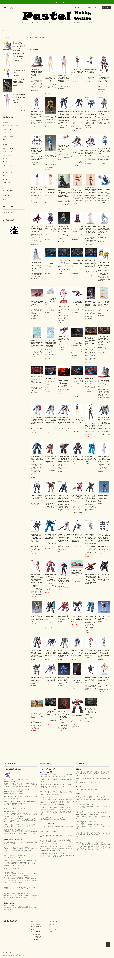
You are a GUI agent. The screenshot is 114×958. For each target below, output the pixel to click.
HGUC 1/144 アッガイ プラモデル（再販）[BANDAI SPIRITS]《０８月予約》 (77, 459)
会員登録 (88, 7)
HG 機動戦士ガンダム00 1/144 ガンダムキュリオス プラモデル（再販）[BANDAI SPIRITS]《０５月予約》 (37, 618)
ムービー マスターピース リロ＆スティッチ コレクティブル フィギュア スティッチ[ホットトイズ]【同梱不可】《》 (37, 714)
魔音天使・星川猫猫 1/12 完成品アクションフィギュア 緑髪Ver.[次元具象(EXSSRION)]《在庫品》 (90, 190)
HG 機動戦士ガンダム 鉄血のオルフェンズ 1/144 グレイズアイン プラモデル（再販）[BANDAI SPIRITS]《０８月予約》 (63, 114)
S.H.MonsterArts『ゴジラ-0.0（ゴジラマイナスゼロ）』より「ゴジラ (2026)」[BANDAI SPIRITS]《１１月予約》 (64, 193)
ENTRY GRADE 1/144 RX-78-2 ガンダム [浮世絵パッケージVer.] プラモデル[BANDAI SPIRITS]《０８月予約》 (37, 420)
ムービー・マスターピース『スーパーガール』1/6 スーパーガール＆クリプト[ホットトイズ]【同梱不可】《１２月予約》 (91, 380)
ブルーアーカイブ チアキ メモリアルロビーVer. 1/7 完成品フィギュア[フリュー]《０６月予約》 (77, 229)
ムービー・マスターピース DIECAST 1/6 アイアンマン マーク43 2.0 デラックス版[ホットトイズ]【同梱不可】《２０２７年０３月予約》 (104, 340)
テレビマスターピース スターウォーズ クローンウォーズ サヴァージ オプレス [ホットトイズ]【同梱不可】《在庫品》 (77, 343)
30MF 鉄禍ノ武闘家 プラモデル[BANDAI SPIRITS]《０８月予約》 (104, 113)
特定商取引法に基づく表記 (38, 931)
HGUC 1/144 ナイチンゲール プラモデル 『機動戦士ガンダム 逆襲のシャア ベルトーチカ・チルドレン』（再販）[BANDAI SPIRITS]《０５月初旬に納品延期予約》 (90, 579)
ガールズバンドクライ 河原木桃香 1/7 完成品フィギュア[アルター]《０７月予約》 (50, 156)
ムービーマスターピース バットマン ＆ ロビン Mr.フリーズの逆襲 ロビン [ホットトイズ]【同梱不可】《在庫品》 (63, 383)
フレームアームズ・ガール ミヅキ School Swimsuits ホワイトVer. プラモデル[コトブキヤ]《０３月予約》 (19, 56)
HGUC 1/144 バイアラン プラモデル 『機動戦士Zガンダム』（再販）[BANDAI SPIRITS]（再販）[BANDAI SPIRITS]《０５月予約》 (77, 618)
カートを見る (52, 929)
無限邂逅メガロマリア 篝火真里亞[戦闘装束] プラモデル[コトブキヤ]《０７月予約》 (91, 680)
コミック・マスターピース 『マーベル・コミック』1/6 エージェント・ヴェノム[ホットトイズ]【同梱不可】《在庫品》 (77, 380)
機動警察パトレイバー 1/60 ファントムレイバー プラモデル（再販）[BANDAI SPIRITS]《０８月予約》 (104, 498)
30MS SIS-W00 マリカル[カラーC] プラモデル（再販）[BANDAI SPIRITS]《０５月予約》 (91, 653)
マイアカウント (53, 921)
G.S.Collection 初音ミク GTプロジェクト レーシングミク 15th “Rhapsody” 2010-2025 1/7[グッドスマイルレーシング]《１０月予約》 (37, 266)
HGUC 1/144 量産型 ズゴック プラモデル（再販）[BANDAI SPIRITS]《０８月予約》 (37, 459)
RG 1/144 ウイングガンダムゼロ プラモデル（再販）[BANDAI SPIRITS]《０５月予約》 (50, 680)
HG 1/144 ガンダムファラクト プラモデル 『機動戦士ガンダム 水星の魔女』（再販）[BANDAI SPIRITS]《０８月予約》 (77, 114)
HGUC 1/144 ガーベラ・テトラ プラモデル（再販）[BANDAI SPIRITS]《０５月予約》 (63, 617)
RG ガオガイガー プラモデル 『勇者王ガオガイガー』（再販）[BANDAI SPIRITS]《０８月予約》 (63, 459)
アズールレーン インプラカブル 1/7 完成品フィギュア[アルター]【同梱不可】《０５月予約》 (90, 153)
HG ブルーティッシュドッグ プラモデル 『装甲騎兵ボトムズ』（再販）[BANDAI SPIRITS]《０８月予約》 (50, 459)
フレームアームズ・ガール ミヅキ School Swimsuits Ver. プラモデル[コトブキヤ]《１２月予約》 (77, 420)
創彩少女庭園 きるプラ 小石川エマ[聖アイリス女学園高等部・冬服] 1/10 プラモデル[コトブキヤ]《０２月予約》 (37, 114)
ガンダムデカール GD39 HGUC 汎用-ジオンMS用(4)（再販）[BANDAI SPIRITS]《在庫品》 (103, 303)
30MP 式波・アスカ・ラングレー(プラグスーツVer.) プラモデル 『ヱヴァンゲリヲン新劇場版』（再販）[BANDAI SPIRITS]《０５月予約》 (37, 578)
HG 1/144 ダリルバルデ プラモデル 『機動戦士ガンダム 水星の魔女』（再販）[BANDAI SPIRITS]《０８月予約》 (77, 498)
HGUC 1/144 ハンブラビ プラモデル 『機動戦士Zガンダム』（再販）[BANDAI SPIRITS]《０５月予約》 (64, 680)
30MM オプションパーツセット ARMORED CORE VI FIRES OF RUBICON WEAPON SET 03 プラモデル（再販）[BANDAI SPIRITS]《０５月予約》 (104, 538)
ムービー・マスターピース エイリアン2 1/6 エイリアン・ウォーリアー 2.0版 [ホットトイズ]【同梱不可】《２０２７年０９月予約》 (64, 262)
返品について (34, 929)
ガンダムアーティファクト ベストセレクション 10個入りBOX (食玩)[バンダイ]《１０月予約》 (104, 265)
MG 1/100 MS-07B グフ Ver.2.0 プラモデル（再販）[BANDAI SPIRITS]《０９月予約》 (90, 459)
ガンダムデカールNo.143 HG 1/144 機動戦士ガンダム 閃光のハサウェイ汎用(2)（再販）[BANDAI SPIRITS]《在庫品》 (50, 343)
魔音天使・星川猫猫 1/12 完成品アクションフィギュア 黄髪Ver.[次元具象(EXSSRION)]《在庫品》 (77, 190)
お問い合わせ (88, 22)
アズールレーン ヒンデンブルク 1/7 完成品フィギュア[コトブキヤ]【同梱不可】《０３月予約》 (37, 229)
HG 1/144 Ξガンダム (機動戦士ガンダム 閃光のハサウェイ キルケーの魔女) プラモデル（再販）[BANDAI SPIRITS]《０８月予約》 (104, 421)
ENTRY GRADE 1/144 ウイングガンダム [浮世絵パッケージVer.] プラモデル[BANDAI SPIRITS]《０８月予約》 (64, 420)
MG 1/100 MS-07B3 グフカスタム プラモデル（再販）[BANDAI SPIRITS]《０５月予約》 (90, 617)
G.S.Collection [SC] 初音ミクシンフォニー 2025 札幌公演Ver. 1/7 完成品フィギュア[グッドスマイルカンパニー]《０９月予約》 (104, 230)
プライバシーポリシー (37, 934)
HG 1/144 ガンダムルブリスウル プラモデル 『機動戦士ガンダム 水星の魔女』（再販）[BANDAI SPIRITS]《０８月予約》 (64, 498)
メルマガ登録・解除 (74, 22)
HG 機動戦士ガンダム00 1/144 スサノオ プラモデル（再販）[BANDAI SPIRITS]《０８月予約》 (36, 498)
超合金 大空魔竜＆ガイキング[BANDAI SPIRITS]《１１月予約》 (77, 303)
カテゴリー (34, 22)
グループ (46, 22)
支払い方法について (36, 924)
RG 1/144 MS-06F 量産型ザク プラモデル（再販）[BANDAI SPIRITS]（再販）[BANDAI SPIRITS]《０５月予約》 (63, 653)
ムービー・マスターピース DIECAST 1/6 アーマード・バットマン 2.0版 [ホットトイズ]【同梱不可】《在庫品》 (90, 711)
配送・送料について (36, 926)
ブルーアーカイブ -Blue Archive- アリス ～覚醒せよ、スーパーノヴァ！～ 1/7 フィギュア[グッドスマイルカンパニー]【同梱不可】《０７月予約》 (104, 191)
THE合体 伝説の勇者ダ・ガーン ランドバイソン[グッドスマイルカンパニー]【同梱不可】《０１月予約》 (77, 718)
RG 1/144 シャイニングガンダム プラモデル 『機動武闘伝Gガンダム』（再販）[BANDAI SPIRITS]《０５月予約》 (77, 653)
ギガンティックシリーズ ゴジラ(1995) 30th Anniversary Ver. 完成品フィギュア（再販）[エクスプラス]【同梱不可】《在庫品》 (63, 715)
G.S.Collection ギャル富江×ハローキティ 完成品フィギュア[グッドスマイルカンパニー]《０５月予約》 (104, 383)
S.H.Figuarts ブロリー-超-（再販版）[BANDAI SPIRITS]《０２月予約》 (19, 81)
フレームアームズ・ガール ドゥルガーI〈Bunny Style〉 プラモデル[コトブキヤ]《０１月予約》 (90, 426)
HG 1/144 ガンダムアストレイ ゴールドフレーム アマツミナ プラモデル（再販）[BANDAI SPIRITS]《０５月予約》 (104, 577)
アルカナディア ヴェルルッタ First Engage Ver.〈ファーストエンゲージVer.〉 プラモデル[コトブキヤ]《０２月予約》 (104, 78)
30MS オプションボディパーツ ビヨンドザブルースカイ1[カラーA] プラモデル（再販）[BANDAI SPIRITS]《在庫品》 (90, 537)
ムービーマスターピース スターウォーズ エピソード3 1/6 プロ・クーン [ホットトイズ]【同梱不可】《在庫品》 (77, 680)
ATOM (36, 939)
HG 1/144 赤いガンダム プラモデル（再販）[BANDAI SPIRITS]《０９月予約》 (50, 498)
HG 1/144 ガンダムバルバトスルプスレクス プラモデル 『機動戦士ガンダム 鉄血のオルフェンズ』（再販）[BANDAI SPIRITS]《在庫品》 (77, 538)
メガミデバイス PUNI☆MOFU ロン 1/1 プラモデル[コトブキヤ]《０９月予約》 (64, 339)
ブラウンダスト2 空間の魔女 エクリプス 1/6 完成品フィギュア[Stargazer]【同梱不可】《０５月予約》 (90, 304)
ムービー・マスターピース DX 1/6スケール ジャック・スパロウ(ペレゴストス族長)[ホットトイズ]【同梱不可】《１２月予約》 (90, 341)
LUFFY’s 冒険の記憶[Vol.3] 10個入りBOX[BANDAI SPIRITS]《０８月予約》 (76, 573)
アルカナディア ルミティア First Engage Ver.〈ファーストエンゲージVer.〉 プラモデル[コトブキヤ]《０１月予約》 (19, 97)
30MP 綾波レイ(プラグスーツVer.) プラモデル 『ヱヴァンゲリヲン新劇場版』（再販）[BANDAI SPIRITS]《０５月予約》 (104, 653)
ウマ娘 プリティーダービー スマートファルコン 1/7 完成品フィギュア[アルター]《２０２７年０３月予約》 (63, 309)
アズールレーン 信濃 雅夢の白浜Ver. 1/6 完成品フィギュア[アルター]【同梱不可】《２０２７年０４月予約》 (50, 301)
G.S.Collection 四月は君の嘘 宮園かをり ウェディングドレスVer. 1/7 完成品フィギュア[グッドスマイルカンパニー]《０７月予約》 (91, 230)
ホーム (23, 22)
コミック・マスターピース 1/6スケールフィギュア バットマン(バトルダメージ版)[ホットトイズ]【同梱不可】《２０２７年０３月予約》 (50, 380)
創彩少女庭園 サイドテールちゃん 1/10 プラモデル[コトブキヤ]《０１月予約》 (77, 72)
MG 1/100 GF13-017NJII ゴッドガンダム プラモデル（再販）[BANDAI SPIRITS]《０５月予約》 (104, 617)
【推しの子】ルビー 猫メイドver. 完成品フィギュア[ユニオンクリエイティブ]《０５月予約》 (63, 229)
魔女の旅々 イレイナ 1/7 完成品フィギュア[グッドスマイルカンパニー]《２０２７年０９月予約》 (50, 229)
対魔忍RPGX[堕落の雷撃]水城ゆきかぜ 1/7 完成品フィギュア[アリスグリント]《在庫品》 (37, 303)
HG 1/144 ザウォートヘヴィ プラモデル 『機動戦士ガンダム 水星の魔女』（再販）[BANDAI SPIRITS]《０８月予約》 (90, 498)
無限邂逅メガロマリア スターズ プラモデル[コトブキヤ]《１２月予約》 (90, 71)
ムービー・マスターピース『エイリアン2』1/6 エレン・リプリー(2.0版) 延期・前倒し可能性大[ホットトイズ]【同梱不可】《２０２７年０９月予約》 (90, 263)
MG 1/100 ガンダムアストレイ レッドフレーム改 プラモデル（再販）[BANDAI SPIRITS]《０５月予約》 (37, 680)
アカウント (79, 7)
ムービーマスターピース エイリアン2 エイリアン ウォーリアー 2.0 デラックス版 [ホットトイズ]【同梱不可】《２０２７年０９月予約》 (50, 262)
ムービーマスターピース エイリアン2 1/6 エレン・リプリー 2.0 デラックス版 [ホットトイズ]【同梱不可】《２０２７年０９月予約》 (77, 262)
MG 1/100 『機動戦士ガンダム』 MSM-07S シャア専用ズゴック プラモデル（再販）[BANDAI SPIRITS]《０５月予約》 (50, 577)
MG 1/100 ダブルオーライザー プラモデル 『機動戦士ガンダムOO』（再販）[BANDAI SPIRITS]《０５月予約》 (50, 653)
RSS (32, 939)
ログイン (97, 7)
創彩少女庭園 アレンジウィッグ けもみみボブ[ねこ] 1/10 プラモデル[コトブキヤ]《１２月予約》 (50, 190)
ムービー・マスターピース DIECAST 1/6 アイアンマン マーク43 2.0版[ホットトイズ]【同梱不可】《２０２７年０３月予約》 (37, 380)
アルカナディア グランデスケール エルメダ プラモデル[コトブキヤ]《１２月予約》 (19, 71)
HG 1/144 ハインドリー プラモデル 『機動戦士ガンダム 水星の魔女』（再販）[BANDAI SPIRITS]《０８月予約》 (90, 114)
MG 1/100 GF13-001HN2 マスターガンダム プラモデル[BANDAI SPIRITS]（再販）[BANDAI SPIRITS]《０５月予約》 (36, 653)
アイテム (107, 7)
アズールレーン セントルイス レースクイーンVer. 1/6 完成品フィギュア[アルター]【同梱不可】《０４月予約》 (63, 148)
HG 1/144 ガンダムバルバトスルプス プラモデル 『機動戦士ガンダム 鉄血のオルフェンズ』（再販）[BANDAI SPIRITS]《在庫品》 (64, 538)
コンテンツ (59, 22)
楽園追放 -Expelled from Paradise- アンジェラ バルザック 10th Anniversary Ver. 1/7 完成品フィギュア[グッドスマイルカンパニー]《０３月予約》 (104, 682)
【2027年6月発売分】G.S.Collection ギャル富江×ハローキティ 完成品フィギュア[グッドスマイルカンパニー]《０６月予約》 (19, 45)
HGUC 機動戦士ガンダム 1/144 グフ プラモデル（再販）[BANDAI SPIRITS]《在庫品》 (50, 536)
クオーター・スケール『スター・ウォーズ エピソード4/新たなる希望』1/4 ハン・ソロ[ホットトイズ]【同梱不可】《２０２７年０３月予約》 (50, 712)
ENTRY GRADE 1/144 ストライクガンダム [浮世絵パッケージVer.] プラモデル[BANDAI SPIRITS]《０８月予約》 (50, 420)
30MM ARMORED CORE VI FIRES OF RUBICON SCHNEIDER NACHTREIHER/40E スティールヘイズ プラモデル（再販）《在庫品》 (37, 538)
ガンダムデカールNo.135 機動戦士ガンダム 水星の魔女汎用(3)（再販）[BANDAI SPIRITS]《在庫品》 (37, 343)
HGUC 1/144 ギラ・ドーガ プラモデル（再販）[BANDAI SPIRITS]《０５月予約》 (50, 617)
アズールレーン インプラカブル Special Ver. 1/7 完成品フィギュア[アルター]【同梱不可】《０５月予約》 (77, 153)
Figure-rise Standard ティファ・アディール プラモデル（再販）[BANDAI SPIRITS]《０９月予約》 (104, 459)
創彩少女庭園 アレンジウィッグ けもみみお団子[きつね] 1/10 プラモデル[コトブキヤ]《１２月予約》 (37, 190)
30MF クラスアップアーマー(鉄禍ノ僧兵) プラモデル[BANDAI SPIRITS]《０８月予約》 (36, 151)
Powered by (5, 955)
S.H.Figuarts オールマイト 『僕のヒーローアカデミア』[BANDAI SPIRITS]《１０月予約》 (64, 581)
